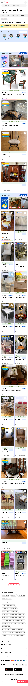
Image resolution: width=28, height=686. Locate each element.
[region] (14, 37)
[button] (2, 2)
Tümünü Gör (23, 31)
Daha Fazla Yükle (14, 584)
